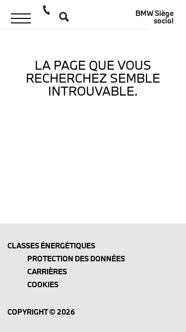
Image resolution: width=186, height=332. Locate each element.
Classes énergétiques (51, 245)
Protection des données (76, 258)
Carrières (47, 271)
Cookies (43, 284)
